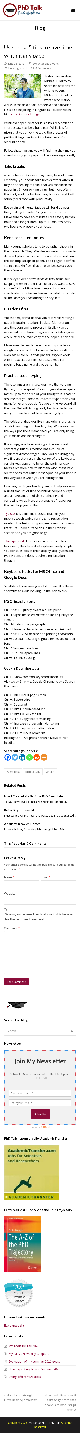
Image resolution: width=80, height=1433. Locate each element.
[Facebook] (7, 757)
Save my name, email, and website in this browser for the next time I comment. (39, 916)
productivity (32, 771)
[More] (44, 757)
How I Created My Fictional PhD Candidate (33, 796)
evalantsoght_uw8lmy (46, 63)
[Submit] (72, 1031)
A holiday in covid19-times (22, 823)
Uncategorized (17, 68)
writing (50, 771)
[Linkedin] (22, 757)
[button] (73, 10)
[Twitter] (15, 757)
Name (9, 877)
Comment (12, 928)
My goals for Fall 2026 (24, 1346)
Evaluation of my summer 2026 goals (34, 1361)
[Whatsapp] (29, 757)
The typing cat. (14, 541)
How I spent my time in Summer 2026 (34, 1369)
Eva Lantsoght (14, 1325)
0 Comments (43, 68)
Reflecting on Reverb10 (20, 810)
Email (45, 877)
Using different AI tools (25, 1377)
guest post (13, 771)
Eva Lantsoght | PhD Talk (44, 1422)
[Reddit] (36, 757)
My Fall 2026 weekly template (29, 1354)
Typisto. (9, 514)
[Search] (40, 1031)
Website (9, 893)
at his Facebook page (25, 114)
